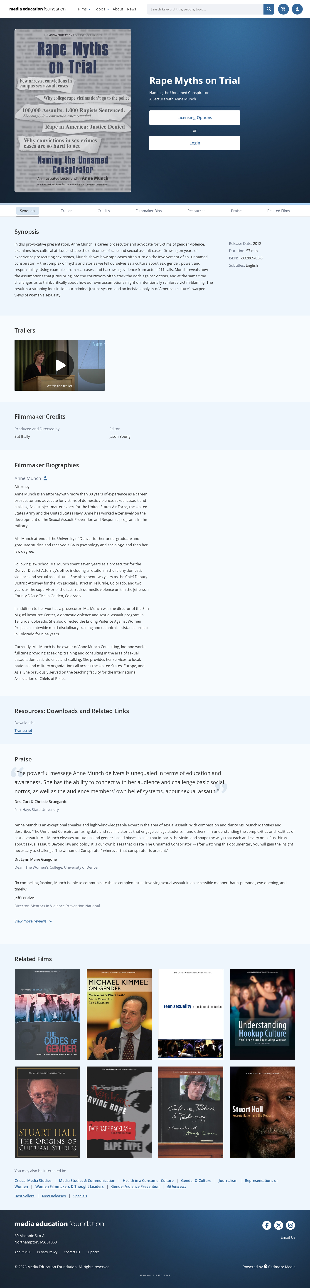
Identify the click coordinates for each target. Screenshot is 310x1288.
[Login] (297, 9)
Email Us (288, 1237)
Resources (196, 210)
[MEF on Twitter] (279, 1225)
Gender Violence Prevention (135, 1186)
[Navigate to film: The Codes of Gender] (47, 1014)
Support (92, 1252)
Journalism (228, 1180)
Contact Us (72, 1252)
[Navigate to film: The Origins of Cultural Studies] (47, 1112)
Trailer (66, 210)
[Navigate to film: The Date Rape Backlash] (119, 1112)
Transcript (23, 730)
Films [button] (83, 9)
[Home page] (37, 9)
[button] (59, 365)
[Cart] (283, 9)
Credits (104, 210)
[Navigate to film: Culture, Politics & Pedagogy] (191, 1112)
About (118, 9)
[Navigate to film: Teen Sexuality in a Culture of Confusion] (191, 1014)
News (131, 9)
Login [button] (194, 143)
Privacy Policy (47, 1252)
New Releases (54, 1196)
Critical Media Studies (33, 1180)
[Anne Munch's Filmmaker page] (44, 478)
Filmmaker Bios (149, 210)
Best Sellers (24, 1196)
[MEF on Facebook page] (267, 1225)
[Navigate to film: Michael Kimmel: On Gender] (119, 1014)
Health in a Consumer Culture (148, 1180)
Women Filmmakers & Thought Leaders (69, 1186)
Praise (236, 210)
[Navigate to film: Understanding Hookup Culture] (262, 1014)
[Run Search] (268, 9)
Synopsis (27, 210)
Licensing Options (194, 117)
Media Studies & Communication (87, 1180)
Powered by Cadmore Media (269, 1266)
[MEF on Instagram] (290, 1225)
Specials (80, 1196)
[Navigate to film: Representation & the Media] (262, 1112)
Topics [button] (100, 9)
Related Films (278, 210)
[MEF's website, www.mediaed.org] (85, 1223)
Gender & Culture (196, 1180)
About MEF (23, 1252)
